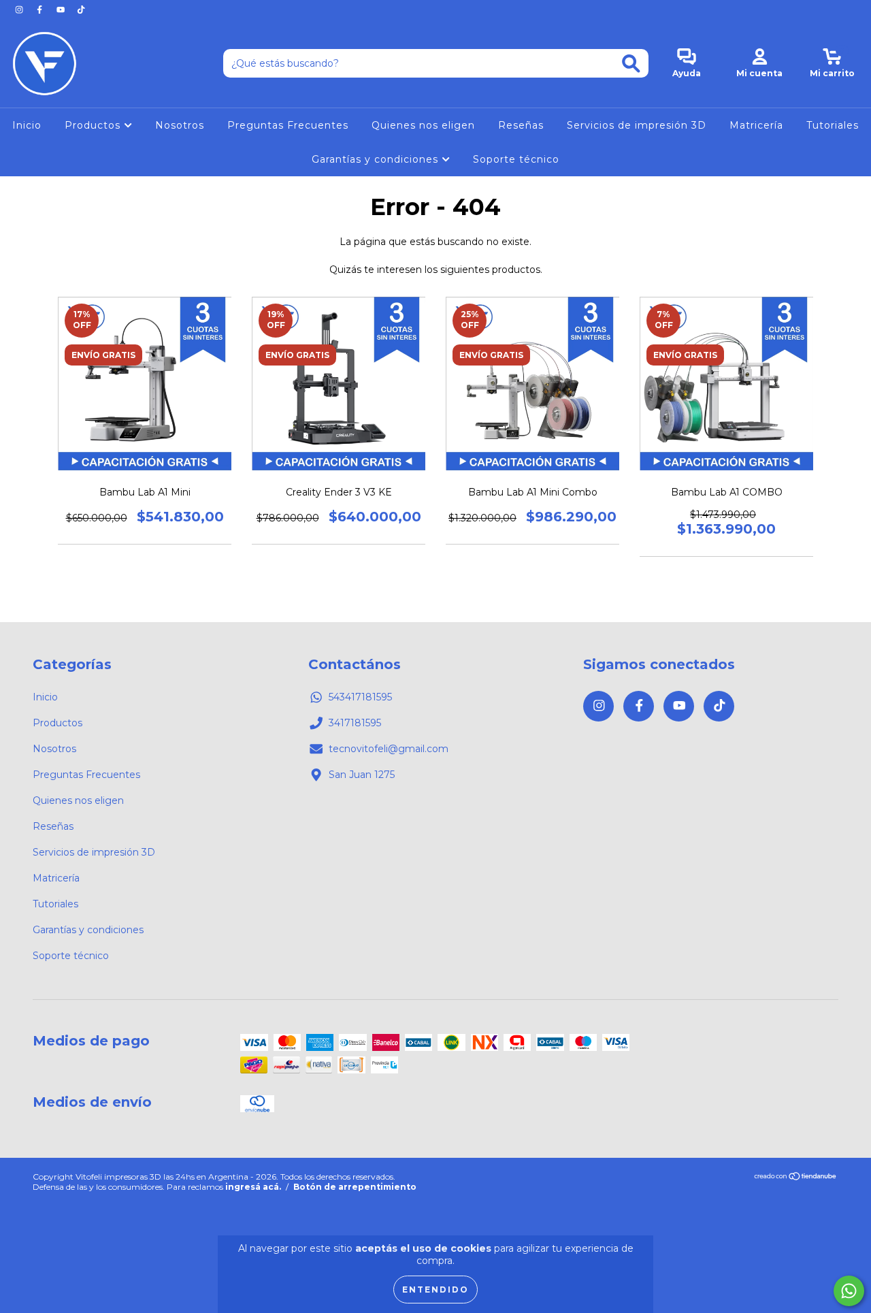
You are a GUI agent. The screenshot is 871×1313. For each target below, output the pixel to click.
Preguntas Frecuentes (287, 125)
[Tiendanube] (795, 1178)
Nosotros (179, 125)
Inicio (27, 125)
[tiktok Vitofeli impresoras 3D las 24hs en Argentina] (81, 9)
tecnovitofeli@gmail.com (388, 749)
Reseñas (521, 125)
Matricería (756, 125)
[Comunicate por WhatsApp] (849, 1291)
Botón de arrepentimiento (354, 1187)
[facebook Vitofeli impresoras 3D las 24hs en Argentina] (41, 9)
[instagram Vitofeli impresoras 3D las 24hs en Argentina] (20, 9)
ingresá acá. (253, 1187)
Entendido (435, 1289)
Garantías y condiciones (377, 159)
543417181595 (360, 697)
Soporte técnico (516, 159)
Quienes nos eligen (423, 125)
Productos (94, 125)
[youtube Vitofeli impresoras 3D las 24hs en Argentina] (62, 9)
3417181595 (355, 723)
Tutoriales (832, 125)
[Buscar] (631, 64)
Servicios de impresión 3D (636, 125)
